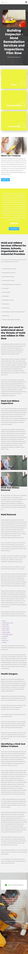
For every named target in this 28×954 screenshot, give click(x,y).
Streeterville (5, 636)
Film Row (4, 638)
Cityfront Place (5, 627)
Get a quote (14, 228)
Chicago (4, 621)
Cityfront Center (6, 630)
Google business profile (7, 623)
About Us (5, 179)
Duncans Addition (6, 632)
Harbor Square (5, 625)
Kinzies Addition (6, 628)
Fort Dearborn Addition (7, 634)
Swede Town (5, 640)
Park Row (4, 642)
